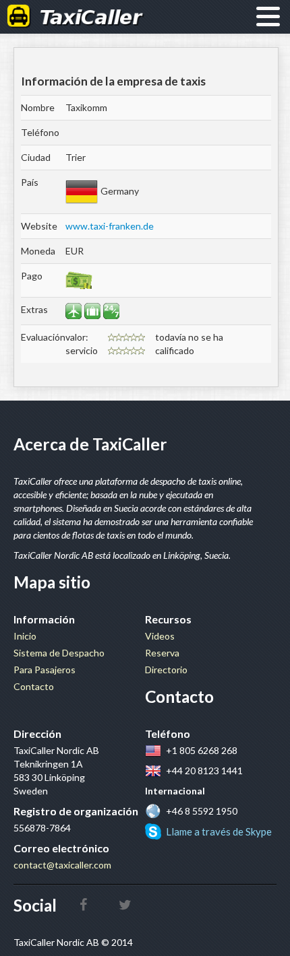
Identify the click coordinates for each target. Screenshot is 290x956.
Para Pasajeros (44, 669)
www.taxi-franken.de (109, 226)
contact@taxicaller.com (62, 864)
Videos (160, 636)
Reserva (162, 652)
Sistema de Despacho (59, 652)
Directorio (166, 669)
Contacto (33, 686)
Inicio (24, 636)
